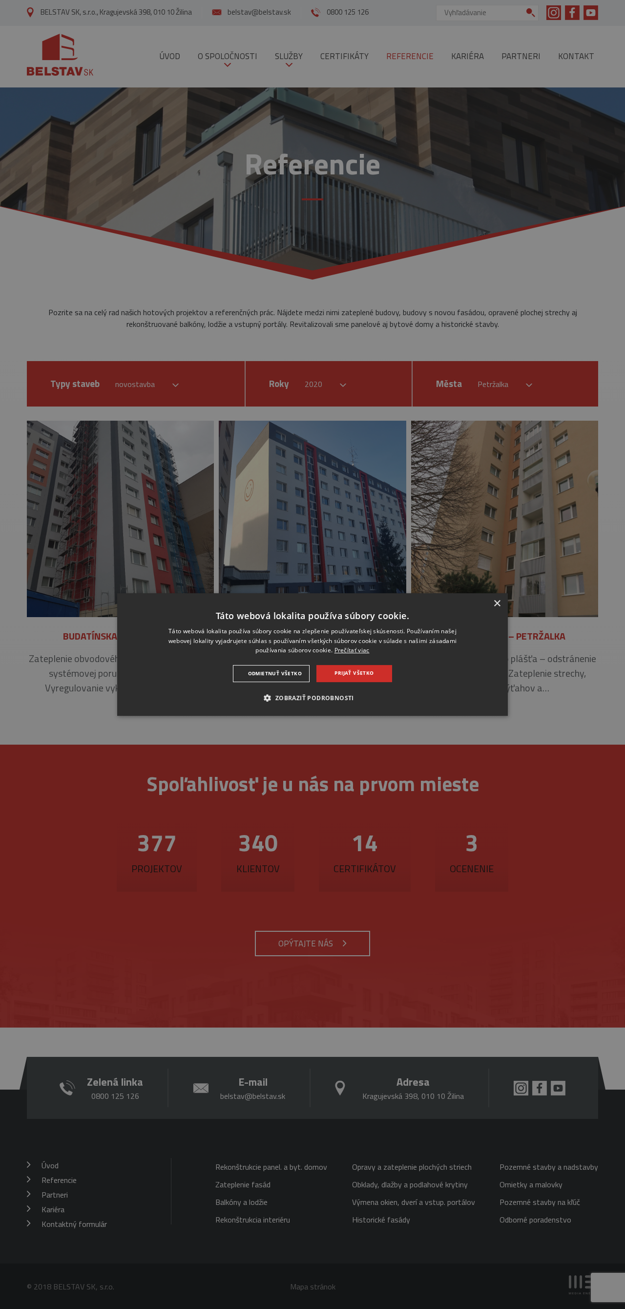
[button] (312, 698)
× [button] (496, 603)
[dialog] (312, 654)
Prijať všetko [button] (354, 672)
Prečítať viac (352, 650)
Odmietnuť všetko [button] (275, 673)
